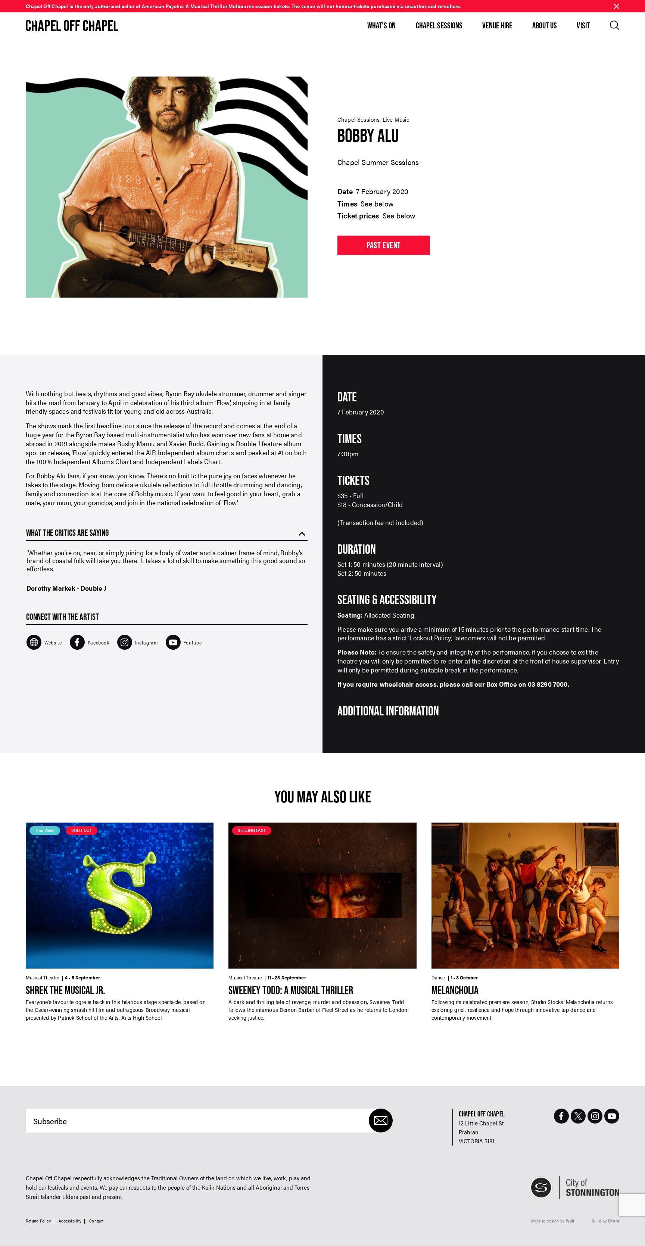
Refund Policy (38, 1221)
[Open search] (614, 25)
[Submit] (381, 1120)
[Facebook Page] (561, 1116)
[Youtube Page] (611, 1116)
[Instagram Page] (595, 1116)
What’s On (381, 25)
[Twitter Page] (578, 1116)
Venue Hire (497, 25)
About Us (544, 25)
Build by (605, 1221)
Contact (96, 1221)
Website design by (552, 1221)
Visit (583, 25)
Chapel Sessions (439, 25)
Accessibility (70, 1221)
